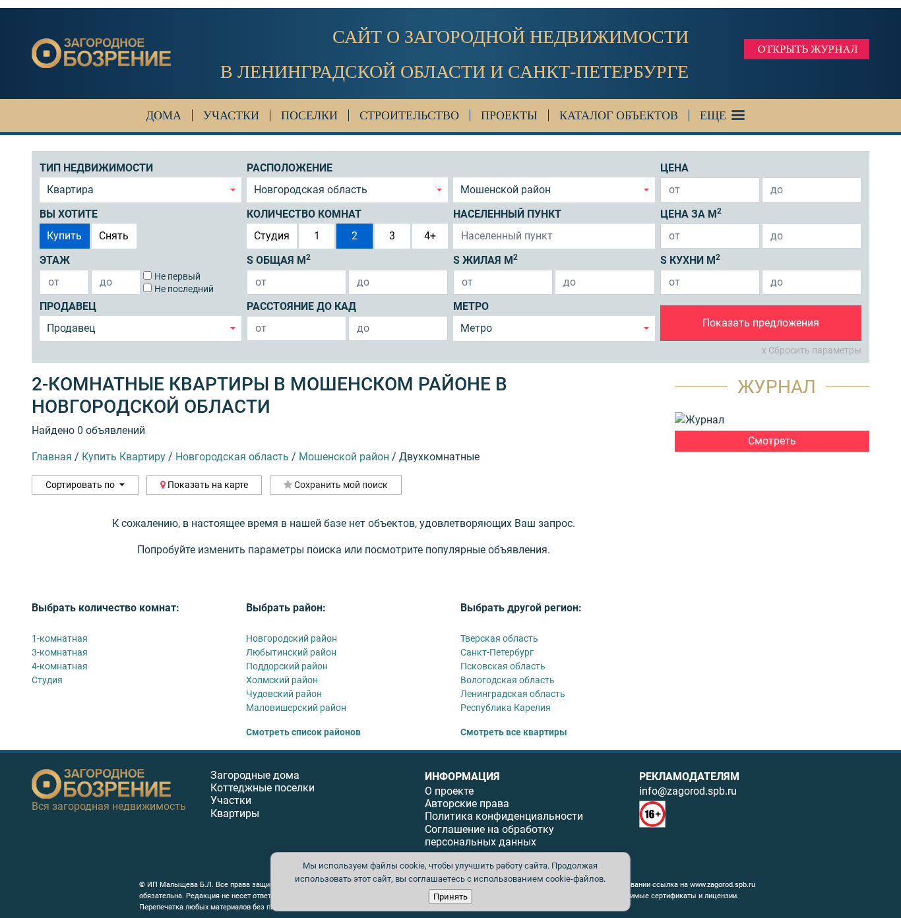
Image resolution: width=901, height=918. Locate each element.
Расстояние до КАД (301, 306)
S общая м (279, 259)
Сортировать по (81, 484)
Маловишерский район (296, 707)
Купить (64, 235)
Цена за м (691, 213)
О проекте (449, 791)
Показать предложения (760, 323)
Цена (674, 168)
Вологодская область (507, 680)
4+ (430, 235)
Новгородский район (291, 638)
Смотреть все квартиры (513, 732)
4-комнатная (60, 666)
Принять (450, 897)
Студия (272, 235)
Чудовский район (284, 693)
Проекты (509, 115)
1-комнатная (60, 638)
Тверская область (499, 638)
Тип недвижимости (96, 168)
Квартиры (234, 813)
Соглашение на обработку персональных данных (489, 835)
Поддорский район (287, 666)
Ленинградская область (512, 693)
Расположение (289, 168)
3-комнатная (60, 652)
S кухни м (690, 259)
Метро (471, 306)
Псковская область (502, 666)
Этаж (55, 260)
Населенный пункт (507, 214)
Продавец (68, 306)
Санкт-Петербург (497, 652)
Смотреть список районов (303, 732)
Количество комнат (304, 214)
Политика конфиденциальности (504, 816)
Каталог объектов (618, 115)
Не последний (184, 289)
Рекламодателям (689, 776)
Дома (163, 115)
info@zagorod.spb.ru (688, 791)
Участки (231, 115)
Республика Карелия (505, 707)
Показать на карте (207, 484)
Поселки (309, 115)
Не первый (177, 276)
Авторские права (467, 803)
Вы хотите (69, 214)
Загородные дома (254, 775)
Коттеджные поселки (262, 787)
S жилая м (485, 259)
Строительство (409, 115)
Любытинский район (291, 652)
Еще (713, 115)
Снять (114, 235)
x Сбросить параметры (811, 350)
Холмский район (282, 680)
